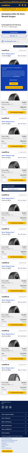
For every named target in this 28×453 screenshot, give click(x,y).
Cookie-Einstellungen (13, 79)
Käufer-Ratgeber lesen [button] (13, 189)
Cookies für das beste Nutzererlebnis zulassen (14, 87)
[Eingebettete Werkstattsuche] (19, 5)
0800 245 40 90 (15, 1)
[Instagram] (6, 407)
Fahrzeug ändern (14, 32)
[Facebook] (3, 407)
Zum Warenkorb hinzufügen (17, 112)
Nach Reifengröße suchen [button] (10, 41)
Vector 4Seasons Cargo (8, 155)
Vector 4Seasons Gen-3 (8, 54)
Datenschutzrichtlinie (16, 76)
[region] (14, 78)
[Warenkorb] (22, 5)
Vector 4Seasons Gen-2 (8, 368)
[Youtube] (10, 407)
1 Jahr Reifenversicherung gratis (8, 8)
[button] (25, 5)
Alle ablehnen (13, 83)
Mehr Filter (12, 36)
